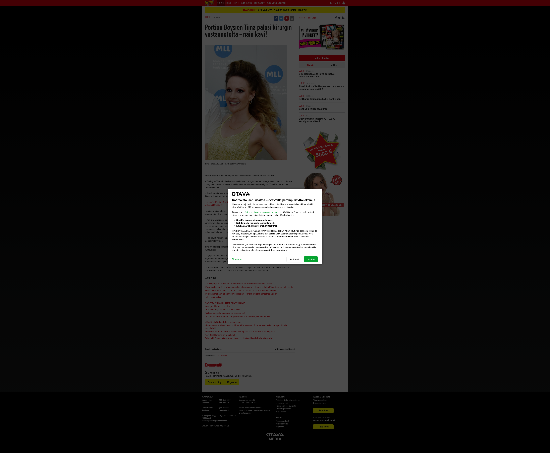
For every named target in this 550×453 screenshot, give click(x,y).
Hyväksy (311, 259)
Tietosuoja (236, 259)
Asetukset (294, 259)
